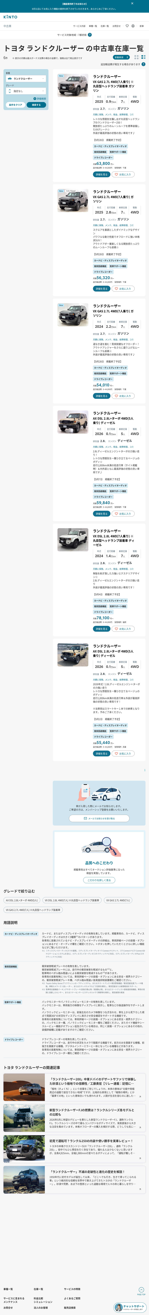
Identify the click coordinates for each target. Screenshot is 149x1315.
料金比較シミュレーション (43, 1300)
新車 (142, 25)
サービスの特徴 (72, 1289)
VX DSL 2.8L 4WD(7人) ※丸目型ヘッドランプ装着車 (72, 900)
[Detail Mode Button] (143, 57)
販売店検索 (70, 1307)
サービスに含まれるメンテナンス (13, 1300)
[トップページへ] (10, 17)
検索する (36, 104)
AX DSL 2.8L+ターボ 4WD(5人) (22, 900)
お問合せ (116, 25)
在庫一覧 (105, 25)
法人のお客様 (41, 1307)
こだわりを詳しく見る (99, 880)
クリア (15, 104)
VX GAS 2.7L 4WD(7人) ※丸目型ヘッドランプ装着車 (33, 910)
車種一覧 (93, 25)
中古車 (7, 26)
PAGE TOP (141, 1294)
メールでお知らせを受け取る (101, 818)
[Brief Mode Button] (136, 57)
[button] (26, 78)
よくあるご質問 (72, 1298)
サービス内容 (79, 25)
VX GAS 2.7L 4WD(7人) (118, 900)
